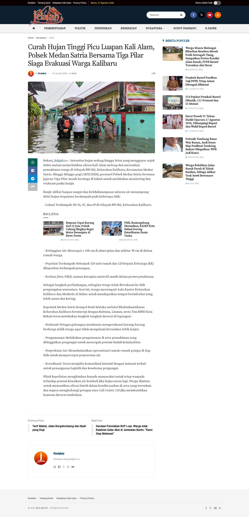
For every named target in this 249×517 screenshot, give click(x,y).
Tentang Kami (44, 3)
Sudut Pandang (184, 28)
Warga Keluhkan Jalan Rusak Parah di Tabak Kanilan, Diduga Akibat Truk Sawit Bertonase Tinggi (200, 172)
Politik (80, 28)
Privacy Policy (79, 3)
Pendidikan (103, 28)
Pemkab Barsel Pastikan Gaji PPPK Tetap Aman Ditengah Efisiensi (201, 81)
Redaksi (32, 3)
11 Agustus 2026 (195, 89)
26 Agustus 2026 (71, 240)
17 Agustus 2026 (195, 131)
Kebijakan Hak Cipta (62, 3)
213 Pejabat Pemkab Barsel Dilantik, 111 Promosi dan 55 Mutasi (203, 100)
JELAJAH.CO (41, 508)
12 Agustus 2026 (195, 108)
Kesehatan (129, 28)
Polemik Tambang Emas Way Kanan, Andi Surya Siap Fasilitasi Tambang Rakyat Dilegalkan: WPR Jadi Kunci (201, 146)
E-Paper (210, 28)
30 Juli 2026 (193, 183)
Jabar (51, 38)
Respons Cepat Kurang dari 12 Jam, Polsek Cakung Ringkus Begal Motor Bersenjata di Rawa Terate (80, 229)
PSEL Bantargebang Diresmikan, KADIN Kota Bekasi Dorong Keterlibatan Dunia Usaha (139, 229)
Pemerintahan (55, 28)
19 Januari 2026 (59, 73)
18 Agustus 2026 (195, 157)
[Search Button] (182, 15)
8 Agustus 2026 (194, 70)
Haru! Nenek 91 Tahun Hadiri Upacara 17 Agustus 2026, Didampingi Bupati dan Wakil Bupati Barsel (202, 121)
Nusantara (154, 28)
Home (31, 38)
